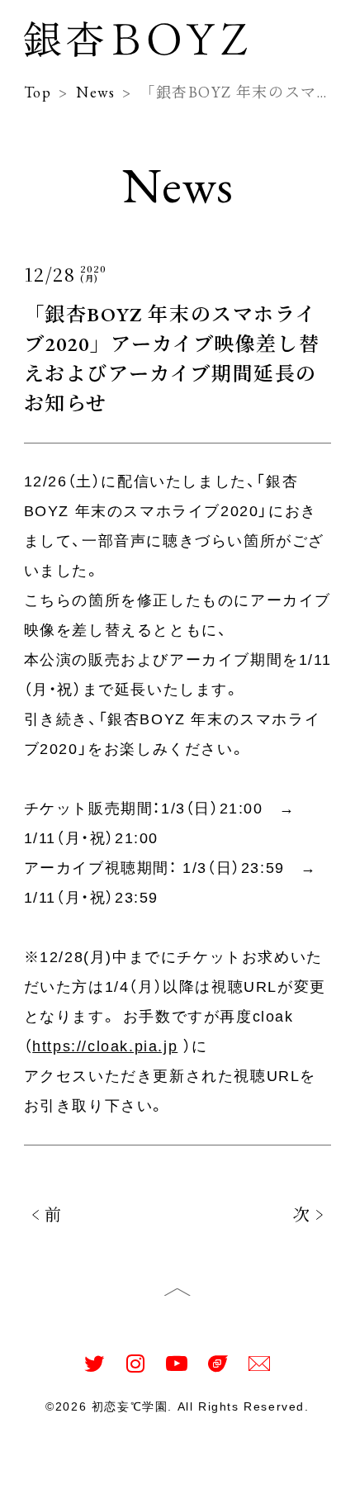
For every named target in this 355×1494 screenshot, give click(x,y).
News (94, 1471)
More (309, 1471)
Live (213, 1471)
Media (156, 1471)
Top (41, 1471)
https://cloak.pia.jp (105, 1046)
